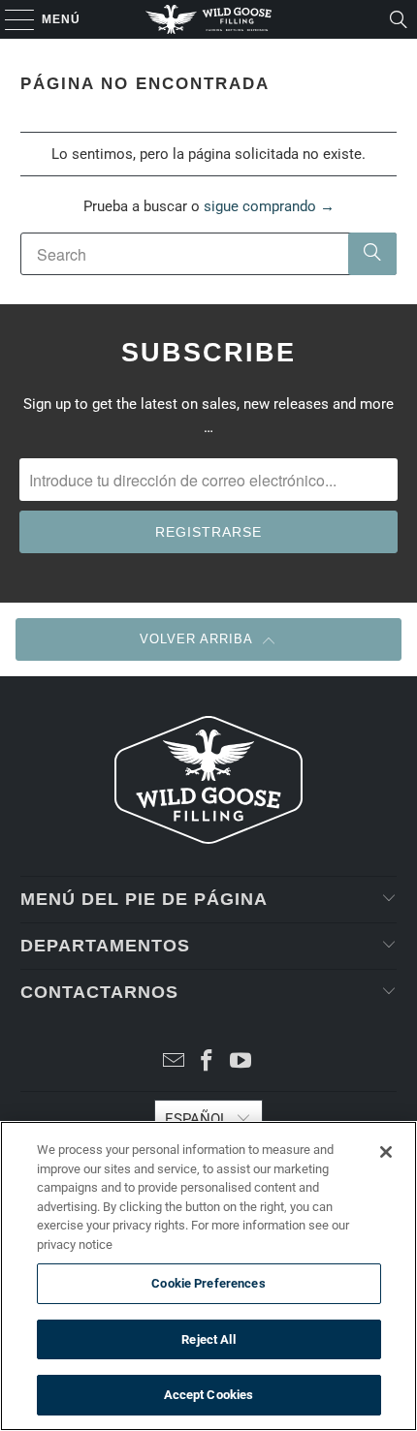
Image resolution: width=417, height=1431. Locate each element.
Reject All (208, 1339)
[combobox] (209, 254)
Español (196, 1119)
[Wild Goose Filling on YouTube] (241, 1062)
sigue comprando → (269, 206)
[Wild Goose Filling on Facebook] (207, 1062)
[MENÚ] (10, 19)
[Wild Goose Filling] (209, 19)
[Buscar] (398, 19)
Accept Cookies (209, 1394)
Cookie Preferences (208, 1283)
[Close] (386, 1152)
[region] (208, 1276)
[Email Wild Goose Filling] (173, 1062)
